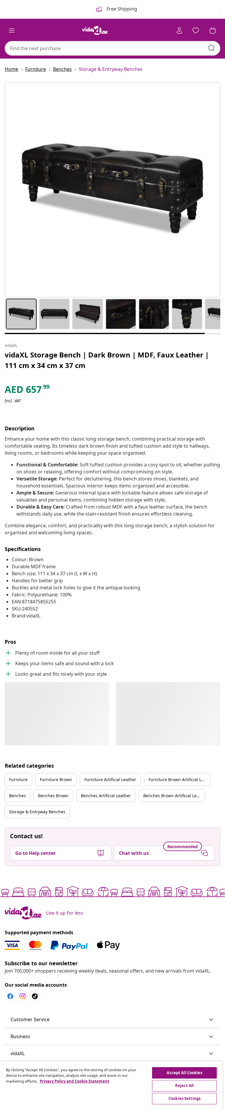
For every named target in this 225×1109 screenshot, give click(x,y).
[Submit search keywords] (211, 48)
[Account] (179, 30)
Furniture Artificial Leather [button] (110, 779)
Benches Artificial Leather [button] (106, 795)
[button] (112, 1019)
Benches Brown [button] (53, 795)
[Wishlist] (195, 30)
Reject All (184, 1085)
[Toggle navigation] (12, 30)
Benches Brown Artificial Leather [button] (174, 795)
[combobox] (112, 48)
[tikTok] (35, 996)
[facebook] (10, 996)
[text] (27, 390)
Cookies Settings (184, 1098)
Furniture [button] (18, 779)
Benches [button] (17, 795)
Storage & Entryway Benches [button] (37, 811)
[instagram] (22, 996)
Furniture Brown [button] (56, 779)
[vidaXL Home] (95, 30)
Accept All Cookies (184, 1072)
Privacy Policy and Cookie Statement (74, 1081)
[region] (111, 1085)
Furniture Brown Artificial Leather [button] (179, 779)
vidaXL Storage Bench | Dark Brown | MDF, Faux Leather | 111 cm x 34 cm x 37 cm (107, 360)
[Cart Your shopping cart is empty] (212, 30)
